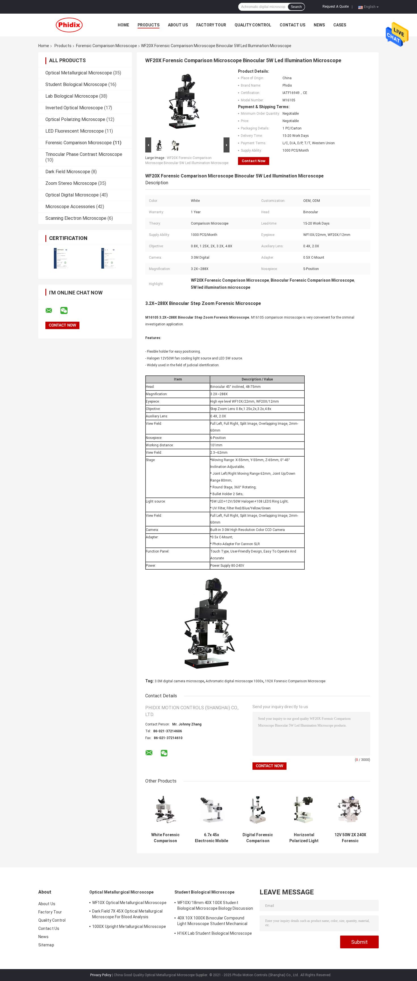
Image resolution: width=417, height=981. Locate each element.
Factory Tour (211, 25)
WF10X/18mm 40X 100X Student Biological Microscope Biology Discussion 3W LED (215, 906)
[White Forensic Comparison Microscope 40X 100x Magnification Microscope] (165, 810)
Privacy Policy (100, 975)
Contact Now (254, 161)
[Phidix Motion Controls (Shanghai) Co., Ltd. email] (52, 310)
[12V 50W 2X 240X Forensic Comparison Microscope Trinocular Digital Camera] (350, 810)
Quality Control (253, 25)
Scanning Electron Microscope (75, 218)
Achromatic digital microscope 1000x (234, 681)
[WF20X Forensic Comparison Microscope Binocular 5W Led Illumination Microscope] (185, 102)
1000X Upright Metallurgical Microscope (129, 926)
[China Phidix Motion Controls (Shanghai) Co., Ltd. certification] (61, 258)
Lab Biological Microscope (71, 96)
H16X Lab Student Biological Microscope (214, 933)
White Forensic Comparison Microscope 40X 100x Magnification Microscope (165, 838)
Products (148, 25)
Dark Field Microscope (67, 171)
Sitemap (46, 945)
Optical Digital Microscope (72, 195)
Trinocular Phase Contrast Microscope (83, 154)
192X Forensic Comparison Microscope (295, 681)
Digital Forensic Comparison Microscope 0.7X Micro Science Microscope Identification (258, 838)
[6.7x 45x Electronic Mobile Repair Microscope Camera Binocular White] (211, 810)
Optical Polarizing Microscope (75, 119)
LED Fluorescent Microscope (74, 131)
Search (296, 7)
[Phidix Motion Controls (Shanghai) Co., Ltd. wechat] (67, 310)
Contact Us (292, 25)
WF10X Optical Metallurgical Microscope (129, 902)
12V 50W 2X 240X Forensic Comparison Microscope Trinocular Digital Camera (350, 838)
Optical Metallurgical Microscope (78, 73)
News (319, 25)
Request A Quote (336, 7)
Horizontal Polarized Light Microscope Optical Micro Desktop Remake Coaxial (304, 838)
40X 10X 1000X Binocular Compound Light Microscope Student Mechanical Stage (212, 922)
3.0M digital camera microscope (179, 681)
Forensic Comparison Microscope (106, 45)
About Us (178, 25)
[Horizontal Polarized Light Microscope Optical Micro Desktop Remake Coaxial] (304, 810)
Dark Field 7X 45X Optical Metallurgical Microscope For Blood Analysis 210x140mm (127, 915)
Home (123, 25)
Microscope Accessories (70, 206)
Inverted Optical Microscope (74, 107)
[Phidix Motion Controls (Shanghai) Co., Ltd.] (69, 25)
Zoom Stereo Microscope (71, 183)
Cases (339, 25)
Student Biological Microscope (76, 84)
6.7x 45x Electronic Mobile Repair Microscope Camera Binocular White (211, 838)
